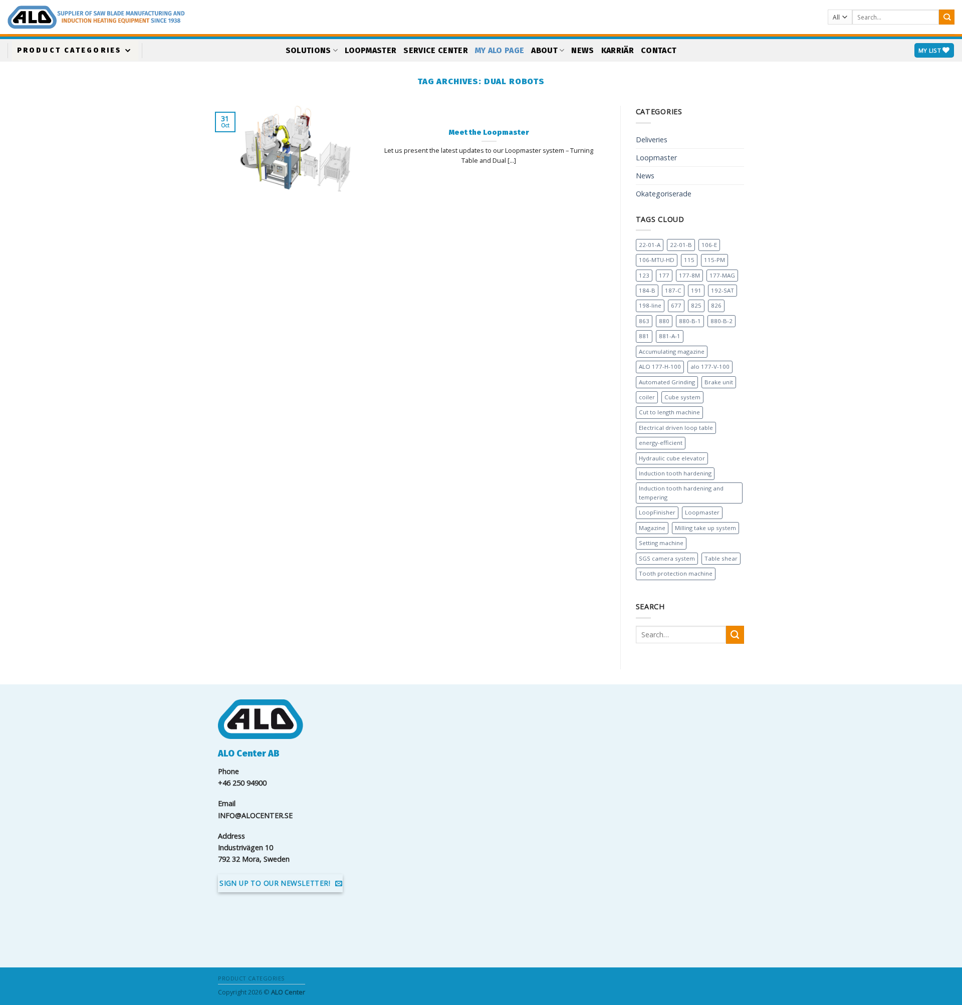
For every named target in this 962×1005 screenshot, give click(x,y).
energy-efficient (660, 442)
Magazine (652, 528)
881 (644, 336)
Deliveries (651, 139)
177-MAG (722, 275)
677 (676, 305)
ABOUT (544, 50)
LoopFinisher (657, 512)
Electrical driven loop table (676, 427)
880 (664, 321)
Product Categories (69, 50)
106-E (709, 244)
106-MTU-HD (656, 260)
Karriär (617, 50)
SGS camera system (667, 558)
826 (716, 305)
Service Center (435, 50)
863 (644, 321)
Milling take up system (705, 528)
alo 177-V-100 (710, 366)
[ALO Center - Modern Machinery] (183, 17)
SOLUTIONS (308, 50)
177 (664, 275)
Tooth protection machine (675, 573)
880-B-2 (721, 321)
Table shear (721, 558)
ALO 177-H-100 (660, 366)
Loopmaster (370, 50)
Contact (658, 50)
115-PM (714, 260)
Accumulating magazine (671, 351)
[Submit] (946, 17)
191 (696, 290)
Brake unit (718, 382)
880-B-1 (690, 321)
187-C (673, 290)
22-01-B (681, 244)
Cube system (682, 397)
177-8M (689, 275)
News (582, 50)
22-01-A (649, 244)
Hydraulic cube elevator (672, 458)
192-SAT (722, 290)
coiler (647, 397)
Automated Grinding (667, 382)
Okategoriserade (663, 193)
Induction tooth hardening (675, 473)
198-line (650, 305)
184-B (647, 290)
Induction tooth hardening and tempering (681, 492)
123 (644, 275)
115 (689, 260)
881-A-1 (669, 336)
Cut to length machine (669, 412)
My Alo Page (500, 50)
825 (696, 305)
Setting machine (661, 543)
